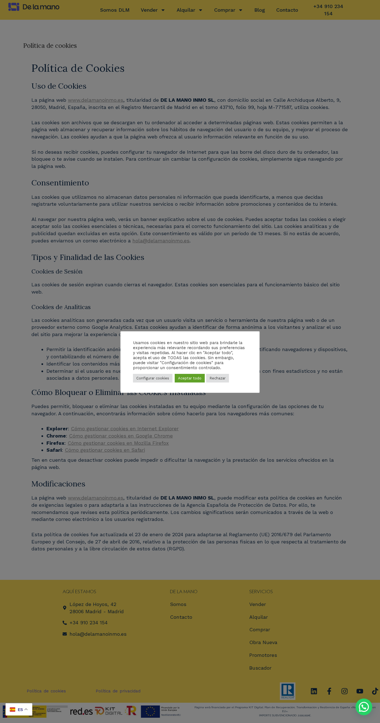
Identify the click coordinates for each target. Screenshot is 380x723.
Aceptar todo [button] (189, 378)
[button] (364, 707)
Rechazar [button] (217, 378)
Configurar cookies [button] (152, 378)
